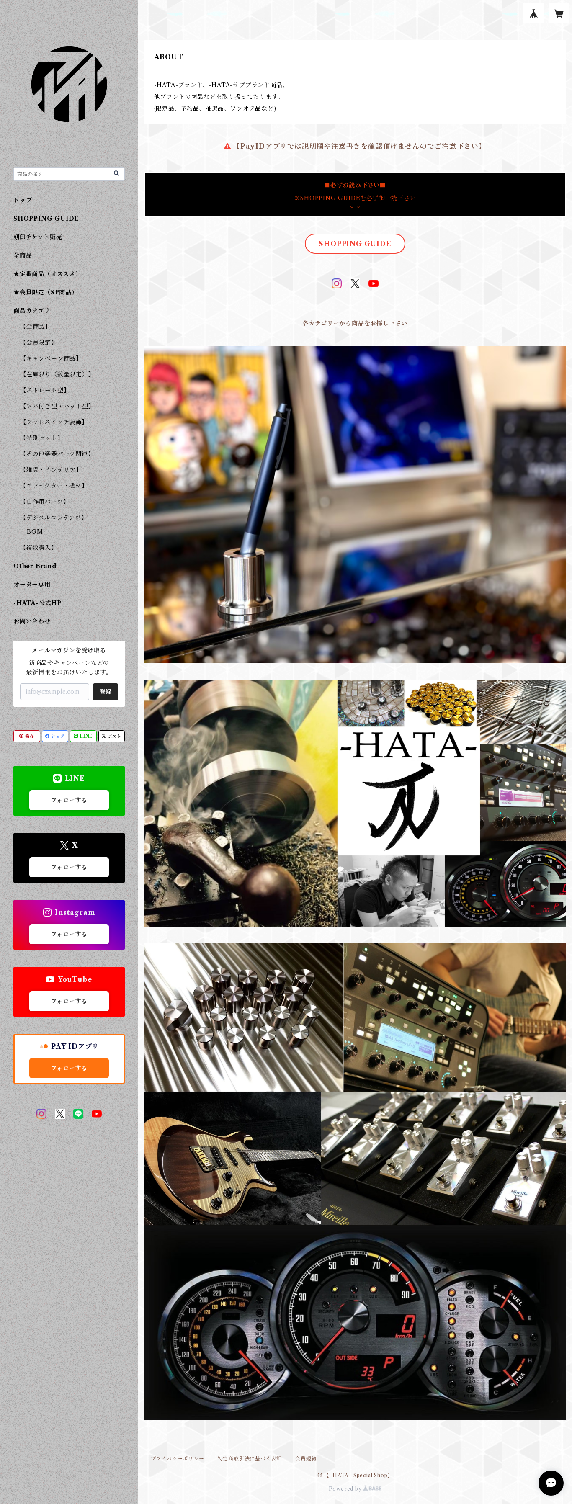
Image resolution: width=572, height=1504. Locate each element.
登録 (105, 691)
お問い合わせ (32, 621)
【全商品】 (35, 326)
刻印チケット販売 (37, 237)
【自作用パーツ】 (44, 501)
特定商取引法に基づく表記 (250, 1458)
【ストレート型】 (45, 390)
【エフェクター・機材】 (54, 485)
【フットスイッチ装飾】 (54, 422)
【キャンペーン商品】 (51, 358)
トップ (22, 200)
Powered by (346, 1489)
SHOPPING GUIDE (355, 244)
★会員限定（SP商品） (45, 292)
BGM (35, 532)
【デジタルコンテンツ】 (54, 517)
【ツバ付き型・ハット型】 (57, 406)
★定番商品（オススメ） (47, 274)
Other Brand (35, 566)
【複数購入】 (38, 547)
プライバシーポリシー (177, 1458)
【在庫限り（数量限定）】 (57, 374)
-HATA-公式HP (37, 603)
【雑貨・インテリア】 (51, 470)
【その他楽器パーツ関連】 (57, 454)
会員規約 (306, 1458)
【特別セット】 (42, 438)
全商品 (22, 255)
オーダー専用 (32, 584)
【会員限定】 (38, 342)
